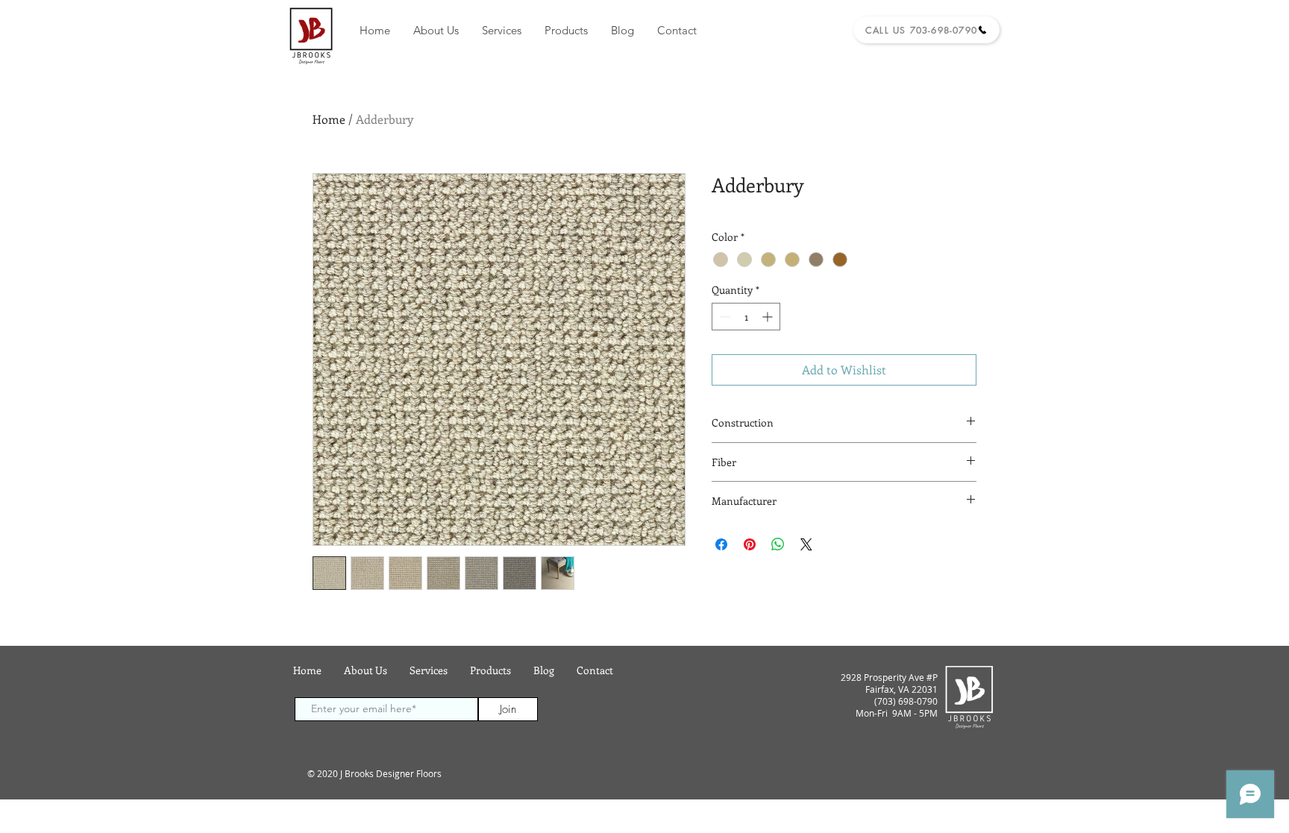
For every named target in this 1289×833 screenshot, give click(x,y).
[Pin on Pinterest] (750, 544)
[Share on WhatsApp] (778, 544)
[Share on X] (806, 544)
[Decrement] (723, 317)
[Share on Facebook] (721, 544)
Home (329, 119)
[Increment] (768, 317)
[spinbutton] (746, 317)
